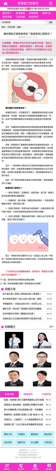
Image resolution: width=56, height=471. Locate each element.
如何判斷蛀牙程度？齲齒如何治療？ (19, 314)
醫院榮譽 (7, 17)
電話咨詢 (21, 469)
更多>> (52, 327)
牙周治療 (11, 27)
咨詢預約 (35, 469)
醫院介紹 (8, 434)
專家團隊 (33, 13)
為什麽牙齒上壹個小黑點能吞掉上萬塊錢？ (22, 294)
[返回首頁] (5, 3)
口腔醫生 (21, 434)
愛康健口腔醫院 (28, 3)
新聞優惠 (20, 13)
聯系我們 (33, 17)
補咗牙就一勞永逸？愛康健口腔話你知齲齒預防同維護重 (24, 309)
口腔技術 (48, 442)
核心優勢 (34, 442)
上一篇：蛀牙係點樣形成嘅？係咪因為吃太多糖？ (21, 284)
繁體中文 (7, 469)
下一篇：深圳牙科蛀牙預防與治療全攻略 (17, 280)
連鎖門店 (21, 442)
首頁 (3, 27)
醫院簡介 (7, 13)
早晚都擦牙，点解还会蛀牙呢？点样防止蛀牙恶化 (24, 304)
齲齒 (19, 27)
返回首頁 (8, 442)
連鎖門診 (46, 13)
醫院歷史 (34, 434)
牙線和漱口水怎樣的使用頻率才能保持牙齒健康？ (24, 319)
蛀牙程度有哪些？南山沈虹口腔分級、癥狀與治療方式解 (24, 299)
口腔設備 (20, 17)
